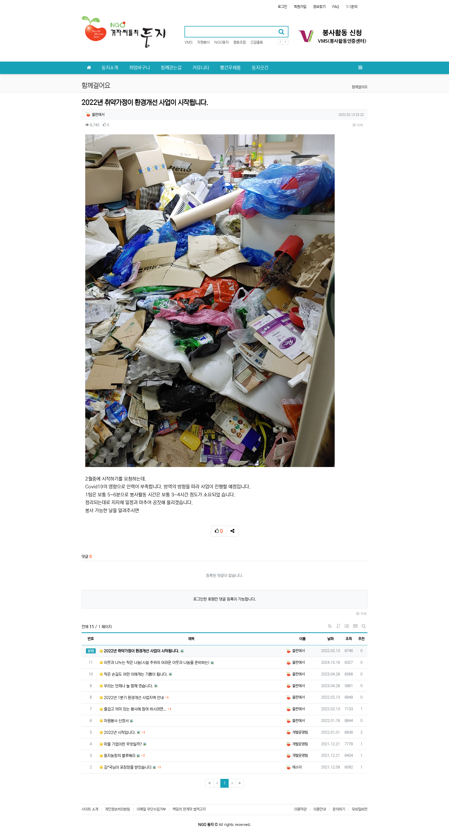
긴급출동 (256, 42)
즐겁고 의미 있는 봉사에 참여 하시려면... (134, 709)
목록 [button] (359, 125)
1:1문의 (351, 7)
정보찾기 (319, 7)
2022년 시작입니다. (119, 732)
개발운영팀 (299, 732)
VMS (188, 42)
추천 (361, 639)
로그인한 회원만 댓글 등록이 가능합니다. (224, 599)
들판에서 (97, 115)
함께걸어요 (359, 87)
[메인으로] (89, 68)
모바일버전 (359, 809)
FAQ (335, 7)
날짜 (330, 639)
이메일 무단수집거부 (151, 809)
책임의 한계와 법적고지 (189, 809)
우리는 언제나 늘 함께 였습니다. (128, 686)
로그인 (282, 7)
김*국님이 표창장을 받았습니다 (127, 767)
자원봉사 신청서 (116, 721)
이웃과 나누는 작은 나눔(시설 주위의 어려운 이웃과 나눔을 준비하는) (156, 662)
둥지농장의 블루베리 (119, 755)
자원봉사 (203, 42)
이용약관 (300, 809)
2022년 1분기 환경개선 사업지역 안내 (133, 697)
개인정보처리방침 (117, 809)
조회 (349, 639)
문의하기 (339, 809)
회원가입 (300, 7)
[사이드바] (360, 68)
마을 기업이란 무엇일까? (122, 744)
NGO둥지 (221, 42)
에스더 (296, 767)
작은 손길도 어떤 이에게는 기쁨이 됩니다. (135, 674)
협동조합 (239, 42)
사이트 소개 (90, 809)
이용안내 (319, 809)
